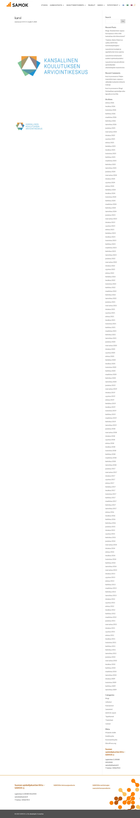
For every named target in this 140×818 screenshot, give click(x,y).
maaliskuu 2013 (110, 588)
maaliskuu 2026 (110, 117)
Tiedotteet (109, 720)
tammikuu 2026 (110, 124)
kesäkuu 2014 (110, 555)
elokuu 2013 (109, 581)
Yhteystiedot (112, 5)
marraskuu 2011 (111, 624)
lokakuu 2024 (110, 179)
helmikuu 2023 (110, 251)
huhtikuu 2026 (110, 114)
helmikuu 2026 (110, 121)
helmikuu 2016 (110, 523)
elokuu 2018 (109, 443)
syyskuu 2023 (110, 226)
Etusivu (44, 5)
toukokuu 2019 (110, 411)
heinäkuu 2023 (110, 233)
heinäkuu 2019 (110, 403)
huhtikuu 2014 (110, 563)
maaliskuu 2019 (110, 418)
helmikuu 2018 (110, 461)
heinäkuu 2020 (110, 360)
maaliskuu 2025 (110, 161)
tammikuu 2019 (110, 425)
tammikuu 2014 (110, 566)
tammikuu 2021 (110, 338)
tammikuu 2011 (110, 653)
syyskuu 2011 (110, 632)
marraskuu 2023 (111, 219)
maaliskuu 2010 (110, 671)
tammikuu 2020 (110, 382)
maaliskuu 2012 (110, 617)
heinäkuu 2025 (110, 146)
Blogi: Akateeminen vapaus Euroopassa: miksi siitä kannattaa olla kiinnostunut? (115, 33)
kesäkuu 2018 (110, 447)
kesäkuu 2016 (110, 516)
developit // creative (36, 814)
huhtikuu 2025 (110, 157)
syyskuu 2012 (110, 603)
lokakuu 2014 (110, 548)
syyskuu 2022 (110, 269)
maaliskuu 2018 (110, 458)
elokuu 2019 (109, 400)
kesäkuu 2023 (110, 237)
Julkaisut (108, 702)
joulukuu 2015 (110, 526)
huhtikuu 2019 (110, 414)
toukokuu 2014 (110, 559)
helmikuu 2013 (110, 592)
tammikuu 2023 (110, 255)
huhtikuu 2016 (110, 519)
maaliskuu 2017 (110, 501)
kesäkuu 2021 (110, 320)
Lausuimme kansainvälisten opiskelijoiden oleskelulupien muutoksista (114, 64)
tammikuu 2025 (110, 168)
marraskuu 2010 (111, 660)
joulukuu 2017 (110, 469)
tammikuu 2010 (110, 675)
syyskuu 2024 (110, 182)
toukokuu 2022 (110, 284)
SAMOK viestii (110, 713)
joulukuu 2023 (110, 215)
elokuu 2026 (109, 103)
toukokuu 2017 (110, 494)
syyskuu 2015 (110, 534)
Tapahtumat (109, 716)
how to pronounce (111, 76)
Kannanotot (109, 706)
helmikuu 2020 (110, 378)
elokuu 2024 (109, 186)
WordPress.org (110, 743)
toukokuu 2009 (110, 682)
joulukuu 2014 (110, 541)
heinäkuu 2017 (110, 487)
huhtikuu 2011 (110, 646)
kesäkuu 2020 (110, 363)
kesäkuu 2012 (110, 610)
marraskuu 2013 (111, 570)
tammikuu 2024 (110, 211)
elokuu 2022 (109, 273)
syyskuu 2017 (110, 479)
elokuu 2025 (109, 142)
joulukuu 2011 (110, 621)
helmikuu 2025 (110, 164)
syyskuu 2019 (110, 396)
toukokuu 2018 (110, 450)
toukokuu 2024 (110, 197)
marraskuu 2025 (111, 132)
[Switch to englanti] (132, 5)
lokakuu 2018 (110, 436)
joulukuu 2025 (110, 128)
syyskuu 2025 (110, 139)
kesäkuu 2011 (110, 639)
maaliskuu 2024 (110, 204)
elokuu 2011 (109, 635)
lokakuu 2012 (110, 599)
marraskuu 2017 (111, 472)
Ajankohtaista (56, 5)
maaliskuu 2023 (110, 248)
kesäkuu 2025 (110, 150)
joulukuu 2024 (110, 171)
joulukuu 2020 (110, 342)
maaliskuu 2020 (110, 374)
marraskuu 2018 (111, 432)
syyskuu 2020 (110, 353)
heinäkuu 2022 (110, 277)
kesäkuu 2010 (110, 664)
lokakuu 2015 (110, 530)
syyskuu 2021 (110, 313)
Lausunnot (109, 709)
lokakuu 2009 (110, 679)
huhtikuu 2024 (110, 200)
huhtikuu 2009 (110, 686)
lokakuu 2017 (110, 476)
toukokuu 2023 (110, 240)
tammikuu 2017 (110, 508)
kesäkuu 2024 (110, 193)
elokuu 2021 (109, 316)
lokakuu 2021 (110, 309)
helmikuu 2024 (110, 208)
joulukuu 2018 (110, 429)
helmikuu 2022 (110, 295)
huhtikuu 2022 (110, 287)
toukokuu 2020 (110, 367)
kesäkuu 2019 (110, 407)
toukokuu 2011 (110, 642)
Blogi (107, 698)
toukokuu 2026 (110, 110)
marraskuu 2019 (111, 389)
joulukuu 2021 (110, 302)
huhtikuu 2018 (110, 454)
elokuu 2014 (109, 552)
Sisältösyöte (109, 736)
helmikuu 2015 (110, 537)
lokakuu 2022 (110, 266)
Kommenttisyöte (111, 740)
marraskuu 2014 (111, 545)
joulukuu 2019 (110, 385)
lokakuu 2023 (110, 222)
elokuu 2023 (109, 229)
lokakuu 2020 (110, 349)
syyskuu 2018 (110, 440)
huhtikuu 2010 (110, 668)
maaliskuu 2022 (110, 291)
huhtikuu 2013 (110, 584)
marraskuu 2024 (111, 175)
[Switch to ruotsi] (127, 5)
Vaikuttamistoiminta (75, 5)
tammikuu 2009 (110, 689)
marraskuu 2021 (111, 305)
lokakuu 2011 (110, 628)
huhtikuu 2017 (110, 497)
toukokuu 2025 (110, 153)
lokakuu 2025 (110, 135)
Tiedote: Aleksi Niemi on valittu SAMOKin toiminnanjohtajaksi (114, 42)
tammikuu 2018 (110, 465)
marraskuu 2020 (111, 345)
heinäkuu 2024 (110, 190)
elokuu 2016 (109, 512)
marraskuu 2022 (111, 262)
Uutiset (108, 724)
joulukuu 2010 (110, 657)
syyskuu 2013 (110, 577)
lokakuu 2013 (110, 574)
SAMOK (100, 5)
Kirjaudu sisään (110, 732)
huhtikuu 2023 (110, 244)
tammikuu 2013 (110, 595)
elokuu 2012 (109, 606)
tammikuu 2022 (110, 298)
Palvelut (91, 5)
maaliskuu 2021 (110, 331)
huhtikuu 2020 (110, 371)
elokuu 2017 (109, 483)
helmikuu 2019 (110, 421)
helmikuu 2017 (110, 505)
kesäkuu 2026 (110, 106)
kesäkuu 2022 (110, 280)
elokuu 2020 (109, 356)
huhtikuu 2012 (110, 613)
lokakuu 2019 (110, 392)
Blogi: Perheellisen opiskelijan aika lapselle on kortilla (115, 91)
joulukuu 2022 (110, 258)
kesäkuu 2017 (110, 490)
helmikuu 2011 (110, 650)
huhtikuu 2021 (110, 327)
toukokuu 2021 (110, 324)
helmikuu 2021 (110, 334)
